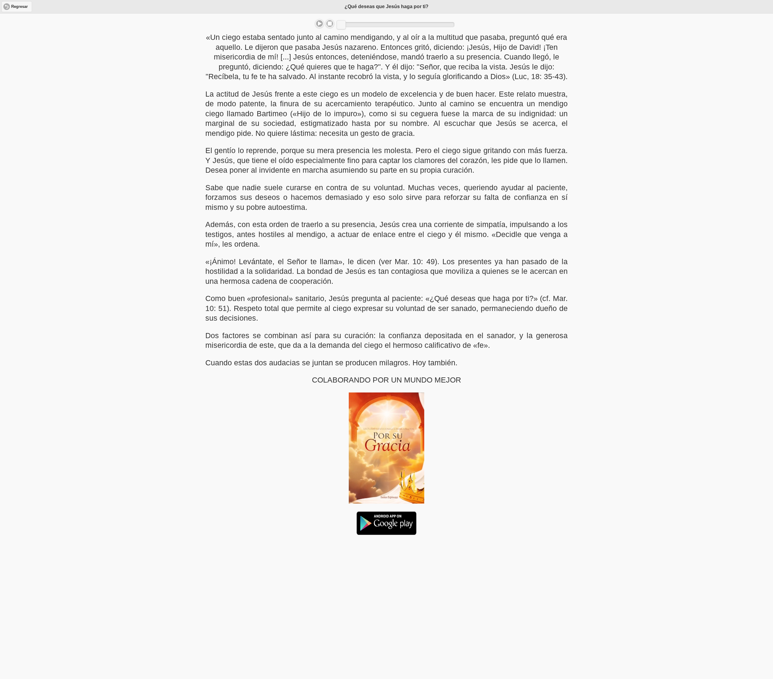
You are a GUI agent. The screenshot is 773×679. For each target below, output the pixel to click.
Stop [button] (329, 23)
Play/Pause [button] (319, 23)
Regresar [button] (19, 7)
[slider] (341, 24)
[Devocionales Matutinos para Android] (386, 532)
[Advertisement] (386, 586)
